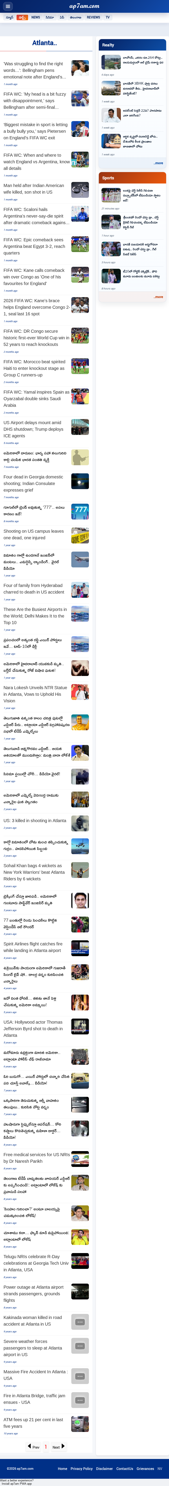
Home (62, 1468)
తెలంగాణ (75, 17)
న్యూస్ (9, 17)
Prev (36, 1447)
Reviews (93, 17)
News (35, 17)
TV (108, 17)
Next (56, 1447)
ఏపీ (62, 17)
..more (158, 163)
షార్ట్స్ (22, 17)
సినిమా (50, 17)
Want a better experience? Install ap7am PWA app (16, 1482)
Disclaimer (104, 1468)
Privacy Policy (82, 1468)
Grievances (145, 1468)
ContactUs (124, 1468)
